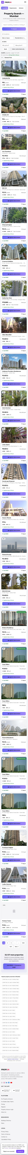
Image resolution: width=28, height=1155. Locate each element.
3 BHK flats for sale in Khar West (10, 1007)
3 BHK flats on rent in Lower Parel (10, 1038)
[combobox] (14, 34)
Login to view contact (14, 90)
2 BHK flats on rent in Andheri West (10, 979)
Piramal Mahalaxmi (7, 737)
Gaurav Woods (6, 518)
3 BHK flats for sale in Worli (8, 1016)
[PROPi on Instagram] (4, 1082)
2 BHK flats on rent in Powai (8, 1013)
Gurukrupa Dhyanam (8, 481)
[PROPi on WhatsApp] (2, 1082)
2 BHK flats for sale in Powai (9, 1044)
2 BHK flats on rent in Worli (8, 1032)
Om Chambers (6, 151)
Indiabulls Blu (6, 78)
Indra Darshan (6, 408)
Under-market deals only (18, 49)
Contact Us (4, 1136)
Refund (15, 1148)
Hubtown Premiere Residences (11, 371)
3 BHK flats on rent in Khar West (9, 1001)
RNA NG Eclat (6, 591)
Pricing (3, 1104)
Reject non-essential (8, 1151)
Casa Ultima (5, 664)
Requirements (13, 8)
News (2, 1123)
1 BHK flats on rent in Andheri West (10, 1028)
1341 (11, 946)
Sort (2, 57)
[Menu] (25, 2)
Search (15, 29)
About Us (3, 1112)
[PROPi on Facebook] (8, 1082)
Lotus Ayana (6, 444)
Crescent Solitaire (7, 261)
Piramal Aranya (6, 554)
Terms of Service (5, 1134)
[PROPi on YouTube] (11, 1082)
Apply (5, 49)
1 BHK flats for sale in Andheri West (10, 1047)
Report (24, 94)
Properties (4, 8)
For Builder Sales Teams (7, 1101)
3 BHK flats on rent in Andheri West (10, 991)
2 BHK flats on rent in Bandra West (10, 994)
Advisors (21, 8)
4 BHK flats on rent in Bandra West (10, 1050)
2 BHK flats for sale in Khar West (10, 1022)
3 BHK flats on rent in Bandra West (10, 985)
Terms (10, 1148)
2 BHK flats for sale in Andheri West (10, 982)
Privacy (6, 1148)
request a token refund (12, 1059)
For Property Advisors (7, 1099)
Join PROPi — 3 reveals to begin (14, 966)
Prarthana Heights (7, 847)
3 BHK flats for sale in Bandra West (10, 1004)
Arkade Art (5, 115)
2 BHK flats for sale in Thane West (10, 998)
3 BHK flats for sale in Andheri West (10, 988)
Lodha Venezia (6, 884)
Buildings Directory (6, 1120)
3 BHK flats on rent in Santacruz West (11, 1019)
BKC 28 (4, 188)
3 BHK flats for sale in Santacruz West (11, 1035)
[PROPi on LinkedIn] (6, 1082)
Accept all (20, 1151)
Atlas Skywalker (7, 334)
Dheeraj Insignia (7, 225)
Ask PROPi (6, 94)
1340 (23, 943)
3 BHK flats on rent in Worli (8, 1010)
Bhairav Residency (7, 627)
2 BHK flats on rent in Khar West (9, 1025)
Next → (16, 946)
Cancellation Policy (6, 1139)
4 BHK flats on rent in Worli (8, 1041)
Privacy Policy (4, 1131)
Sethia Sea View (7, 298)
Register (3, 1106)
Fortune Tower (6, 921)
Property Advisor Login (7, 1109)
